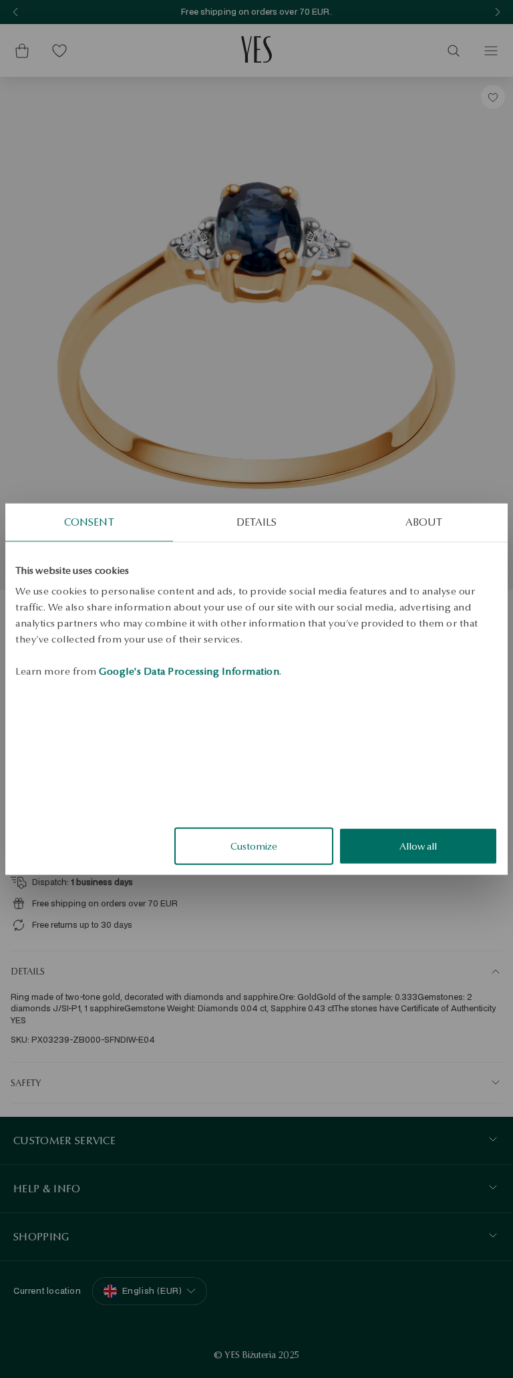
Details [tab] (256, 521)
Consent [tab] (89, 521)
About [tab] (423, 521)
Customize (253, 846)
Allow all (418, 846)
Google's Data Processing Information (189, 671)
